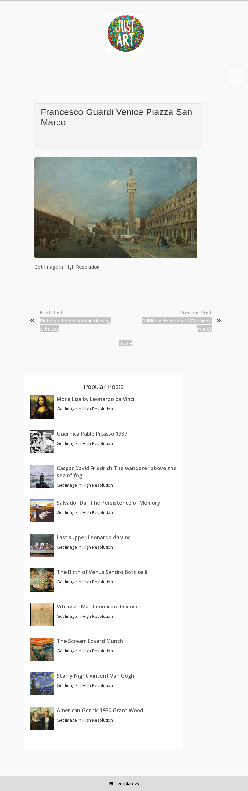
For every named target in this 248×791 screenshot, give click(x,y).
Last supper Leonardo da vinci (94, 537)
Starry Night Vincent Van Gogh (95, 675)
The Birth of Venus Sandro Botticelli (102, 571)
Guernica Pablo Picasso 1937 (92, 433)
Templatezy (127, 783)
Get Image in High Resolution (66, 266)
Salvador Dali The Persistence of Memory (108, 502)
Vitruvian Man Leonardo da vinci (97, 606)
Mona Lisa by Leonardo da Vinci (95, 399)
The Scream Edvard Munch (90, 641)
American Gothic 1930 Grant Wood (100, 710)
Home (125, 343)
